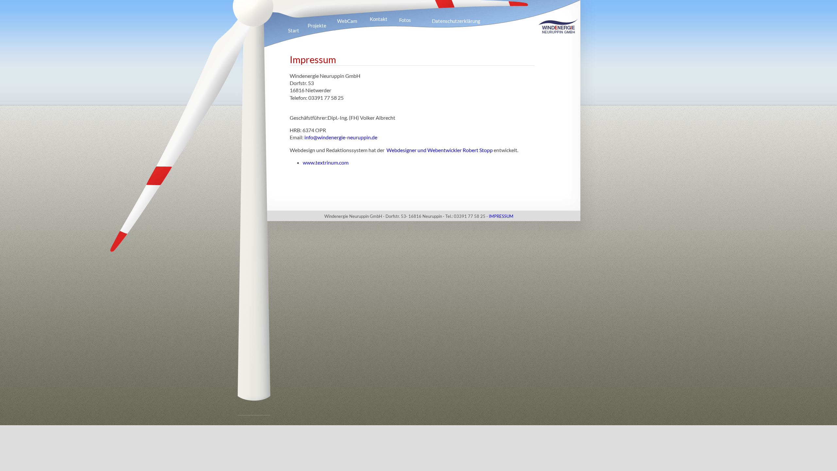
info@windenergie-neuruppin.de (340, 137)
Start (293, 30)
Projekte (317, 25)
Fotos (405, 20)
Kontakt (378, 19)
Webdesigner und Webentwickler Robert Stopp (439, 150)
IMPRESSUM (501, 216)
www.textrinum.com (326, 162)
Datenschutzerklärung (456, 21)
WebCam (347, 21)
